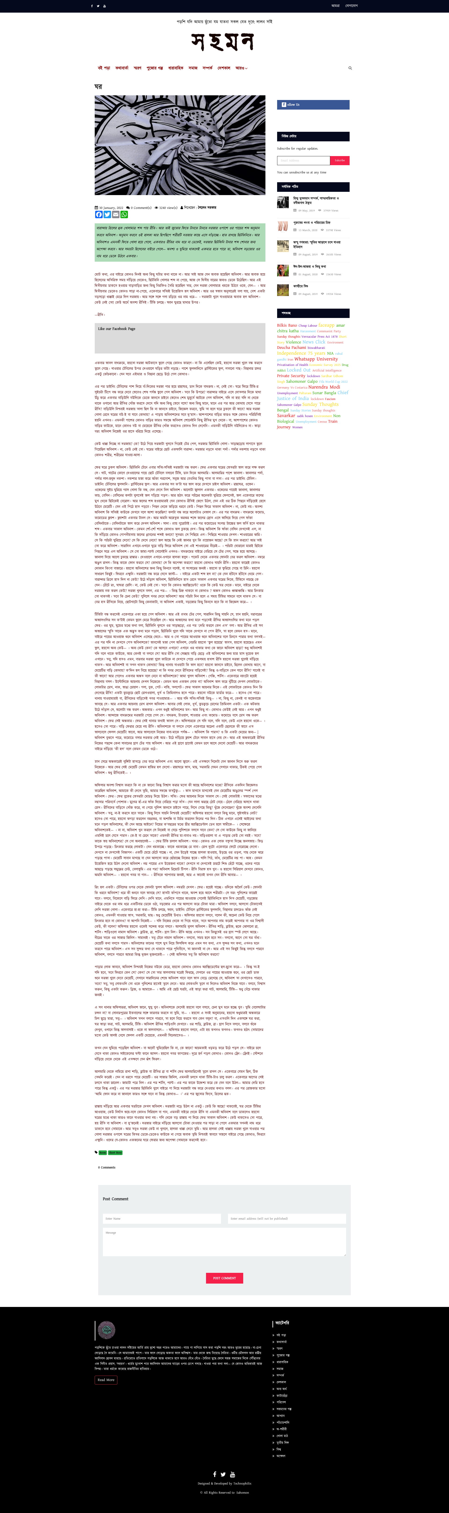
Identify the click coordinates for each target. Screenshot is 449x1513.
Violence (293, 342)
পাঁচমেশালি (282, 1422)
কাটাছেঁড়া (281, 1396)
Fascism (330, 399)
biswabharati (316, 348)
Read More (106, 1380)
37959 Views (330, 211)
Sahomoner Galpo (302, 381)
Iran (290, 359)
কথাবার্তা (122, 68)
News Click (315, 342)
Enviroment (335, 342)
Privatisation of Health (292, 365)
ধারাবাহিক (175, 68)
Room (103, 1152)
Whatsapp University (316, 359)
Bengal (283, 410)
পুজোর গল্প (155, 68)
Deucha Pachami (292, 347)
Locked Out (299, 370)
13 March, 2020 (308, 230)
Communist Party (329, 331)
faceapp (326, 325)
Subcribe (340, 160)
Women (297, 427)
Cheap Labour (308, 325)
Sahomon (242, 1492)
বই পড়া (104, 68)
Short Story (115, 1152)
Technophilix (242, 1483)
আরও (240, 68)
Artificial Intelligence (326, 370)
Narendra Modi (324, 387)
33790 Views (333, 230)
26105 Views (333, 255)
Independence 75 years (301, 353)
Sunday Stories (300, 410)
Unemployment (287, 393)
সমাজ (193, 68)
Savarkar (286, 415)
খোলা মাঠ (281, 1436)
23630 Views (333, 274)
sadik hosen (305, 416)
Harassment (308, 331)
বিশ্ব (278, 1449)
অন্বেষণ (280, 1456)
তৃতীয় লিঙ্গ (282, 1443)
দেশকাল (224, 68)
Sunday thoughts (288, 336)
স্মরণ (137, 68)
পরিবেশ (280, 1402)
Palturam (305, 393)
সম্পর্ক (207, 68)
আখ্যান (280, 1416)
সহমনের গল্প (283, 1409)
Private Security (291, 376)
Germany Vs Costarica (292, 387)
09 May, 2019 (307, 211)
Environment (323, 416)
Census (322, 421)
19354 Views (333, 294)
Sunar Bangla (325, 393)
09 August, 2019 (308, 255)
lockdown (313, 376)
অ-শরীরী (281, 1429)
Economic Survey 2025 (325, 365)
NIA (330, 353)
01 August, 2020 (308, 274)
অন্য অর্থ (281, 1389)
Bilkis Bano (287, 325)
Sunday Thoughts (320, 404)
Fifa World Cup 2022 (333, 381)
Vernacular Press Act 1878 (319, 336)
